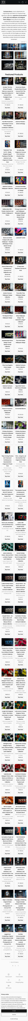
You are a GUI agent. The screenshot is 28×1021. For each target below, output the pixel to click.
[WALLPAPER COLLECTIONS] (21, 52)
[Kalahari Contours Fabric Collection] (20, 359)
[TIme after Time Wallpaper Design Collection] (20, 287)
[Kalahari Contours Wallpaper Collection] (7, 180)
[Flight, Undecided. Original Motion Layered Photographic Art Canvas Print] (7, 894)
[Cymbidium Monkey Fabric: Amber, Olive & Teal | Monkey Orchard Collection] (20, 610)
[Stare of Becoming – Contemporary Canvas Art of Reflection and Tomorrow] (7, 260)
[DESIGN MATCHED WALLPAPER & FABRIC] (21, 61)
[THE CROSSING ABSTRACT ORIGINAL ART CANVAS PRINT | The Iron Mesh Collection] (20, 831)
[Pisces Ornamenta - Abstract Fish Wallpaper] (7, 402)
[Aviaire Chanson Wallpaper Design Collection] (7, 287)
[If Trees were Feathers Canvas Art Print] (20, 260)
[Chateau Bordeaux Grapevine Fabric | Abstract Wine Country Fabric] (20, 425)
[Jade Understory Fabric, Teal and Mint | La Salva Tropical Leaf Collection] (7, 547)
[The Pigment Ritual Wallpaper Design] (7, 310)
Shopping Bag (19, 982)
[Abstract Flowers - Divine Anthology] (20, 115)
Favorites (8, 982)
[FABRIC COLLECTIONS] (7, 61)
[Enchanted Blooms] (20, 402)
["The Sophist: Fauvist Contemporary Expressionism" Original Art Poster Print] (20, 484)
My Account (8, 976)
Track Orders (19, 976)
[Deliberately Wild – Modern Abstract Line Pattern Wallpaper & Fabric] (7, 203)
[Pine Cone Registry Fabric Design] (7, 359)
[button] (3, 2)
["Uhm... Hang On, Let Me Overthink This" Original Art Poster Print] (20, 450)
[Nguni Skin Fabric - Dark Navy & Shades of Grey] (20, 380)
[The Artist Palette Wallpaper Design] (20, 334)
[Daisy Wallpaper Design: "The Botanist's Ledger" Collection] (20, 310)
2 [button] (15, 965)
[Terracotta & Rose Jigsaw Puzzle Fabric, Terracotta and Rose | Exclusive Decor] (20, 800)
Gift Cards (8, 988)
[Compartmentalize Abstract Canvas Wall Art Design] (20, 180)
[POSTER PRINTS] (7, 52)
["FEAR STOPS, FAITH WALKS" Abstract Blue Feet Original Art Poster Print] (7, 484)
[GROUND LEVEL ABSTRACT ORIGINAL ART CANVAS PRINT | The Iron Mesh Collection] (20, 861)
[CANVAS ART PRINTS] (14, 44)
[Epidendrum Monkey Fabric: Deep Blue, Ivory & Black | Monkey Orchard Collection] (7, 642)
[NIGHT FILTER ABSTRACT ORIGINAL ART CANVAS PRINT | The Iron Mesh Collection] (7, 861)
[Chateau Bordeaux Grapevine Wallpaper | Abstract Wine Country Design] (7, 425)
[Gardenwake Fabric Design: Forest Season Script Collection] (7, 334)
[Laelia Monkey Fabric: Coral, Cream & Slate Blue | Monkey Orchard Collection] (7, 577)
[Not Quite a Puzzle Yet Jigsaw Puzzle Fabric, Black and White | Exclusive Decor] (7, 831)
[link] (14, 1018)
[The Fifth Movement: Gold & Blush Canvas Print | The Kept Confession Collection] (7, 115)
